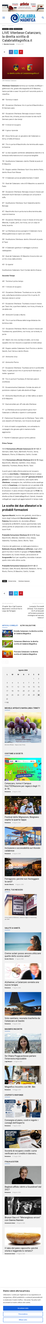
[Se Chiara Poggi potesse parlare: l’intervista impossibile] (23, 1043)
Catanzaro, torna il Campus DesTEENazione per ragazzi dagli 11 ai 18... (22, 786)
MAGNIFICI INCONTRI (13, 1029)
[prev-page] (3, 662)
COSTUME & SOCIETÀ (14, 753)
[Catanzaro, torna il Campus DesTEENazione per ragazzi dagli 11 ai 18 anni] (23, 769)
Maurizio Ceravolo (9, 44)
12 (18, 687)
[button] (3, 18)
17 (7, 691)
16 (38, 687)
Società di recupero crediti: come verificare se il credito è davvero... (21, 1152)
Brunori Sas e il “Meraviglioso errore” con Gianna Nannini (22, 1218)
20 (23, 691)
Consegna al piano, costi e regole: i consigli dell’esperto (21, 1121)
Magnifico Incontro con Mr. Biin (20, 1087)
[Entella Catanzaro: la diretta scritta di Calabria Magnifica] (7, 633)
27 (23, 695)
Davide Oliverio (9, 884)
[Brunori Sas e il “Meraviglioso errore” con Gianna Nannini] (23, 1206)
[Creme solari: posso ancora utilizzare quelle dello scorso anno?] (23, 941)
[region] (23, 1306)
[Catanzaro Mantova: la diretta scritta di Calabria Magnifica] (7, 644)
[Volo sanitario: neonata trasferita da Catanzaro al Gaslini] (23, 1004)
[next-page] (7, 662)
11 (12, 687)
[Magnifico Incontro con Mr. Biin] (23, 1075)
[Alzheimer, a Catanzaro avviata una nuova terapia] (23, 971)
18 (12, 691)
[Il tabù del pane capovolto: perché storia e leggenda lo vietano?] (23, 1236)
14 (29, 687)
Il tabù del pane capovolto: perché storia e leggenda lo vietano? (21, 1249)
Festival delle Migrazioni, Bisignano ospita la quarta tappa (22, 818)
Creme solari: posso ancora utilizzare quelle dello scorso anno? (23, 954)
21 (29, 691)
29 (34, 695)
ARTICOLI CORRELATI (10, 625)
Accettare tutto (23, 1308)
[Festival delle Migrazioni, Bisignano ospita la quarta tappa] (23, 805)
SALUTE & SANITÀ (12, 928)
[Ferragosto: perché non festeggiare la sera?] (23, 867)
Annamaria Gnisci (10, 1223)
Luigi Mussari (8, 1061)
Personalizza (23, 1314)
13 (23, 687)
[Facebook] (11, 52)
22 (34, 691)
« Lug (6, 702)
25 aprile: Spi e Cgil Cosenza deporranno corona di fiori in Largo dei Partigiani (12, 608)
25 (12, 695)
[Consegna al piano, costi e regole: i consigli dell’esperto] (23, 1108)
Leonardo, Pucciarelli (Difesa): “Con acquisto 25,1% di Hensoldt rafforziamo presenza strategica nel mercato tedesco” (35, 612)
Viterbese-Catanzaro (24, 581)
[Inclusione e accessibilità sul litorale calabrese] (23, 836)
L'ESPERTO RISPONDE (14, 1095)
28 (29, 695)
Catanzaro (11, 25)
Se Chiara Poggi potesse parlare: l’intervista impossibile (20, 1057)
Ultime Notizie (18, 29)
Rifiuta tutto (23, 1320)
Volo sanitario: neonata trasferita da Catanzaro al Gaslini (22, 1019)
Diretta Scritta (12, 581)
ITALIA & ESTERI (11, 1162)
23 (38, 691)
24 (7, 695)
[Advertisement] (23, 1277)
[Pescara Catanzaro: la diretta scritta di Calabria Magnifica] (7, 654)
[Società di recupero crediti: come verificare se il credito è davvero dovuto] (23, 1139)
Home (4, 25)
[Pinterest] (21, 52)
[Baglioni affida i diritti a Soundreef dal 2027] (23, 1175)
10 (7, 687)
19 (18, 691)
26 (18, 695)
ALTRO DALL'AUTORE (28, 625)
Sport (11, 29)
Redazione (8, 791)
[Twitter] (16, 52)
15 (34, 687)
